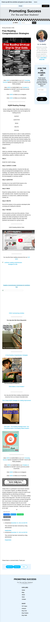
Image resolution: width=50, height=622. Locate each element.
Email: (20, 6)
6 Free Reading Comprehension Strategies (16, 355)
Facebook (7, 514)
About (23, 594)
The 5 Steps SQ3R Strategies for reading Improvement (16, 400)
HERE (8, 80)
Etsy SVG (24, 610)
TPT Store (24, 606)
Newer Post (9, 566)
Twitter (14, 514)
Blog (23, 592)
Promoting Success (25, 11)
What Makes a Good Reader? (16, 386)
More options (7, 517)
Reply (6, 530)
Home (24, 566)
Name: (35, 2)
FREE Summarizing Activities (16, 313)
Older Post (17, 566)
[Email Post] (16, 509)
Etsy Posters (25, 613)
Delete (9, 530)
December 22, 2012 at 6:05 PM (19, 523)
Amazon (24, 608)
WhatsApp (21, 514)
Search (34, 22)
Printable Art (25, 87)
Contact (24, 599)
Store (23, 597)
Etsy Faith (24, 615)
